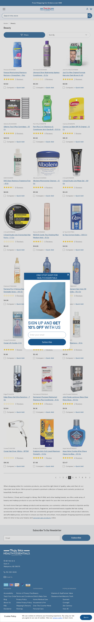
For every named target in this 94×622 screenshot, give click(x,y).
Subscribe (47, 342)
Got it (86, 617)
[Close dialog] (68, 274)
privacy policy (57, 618)
